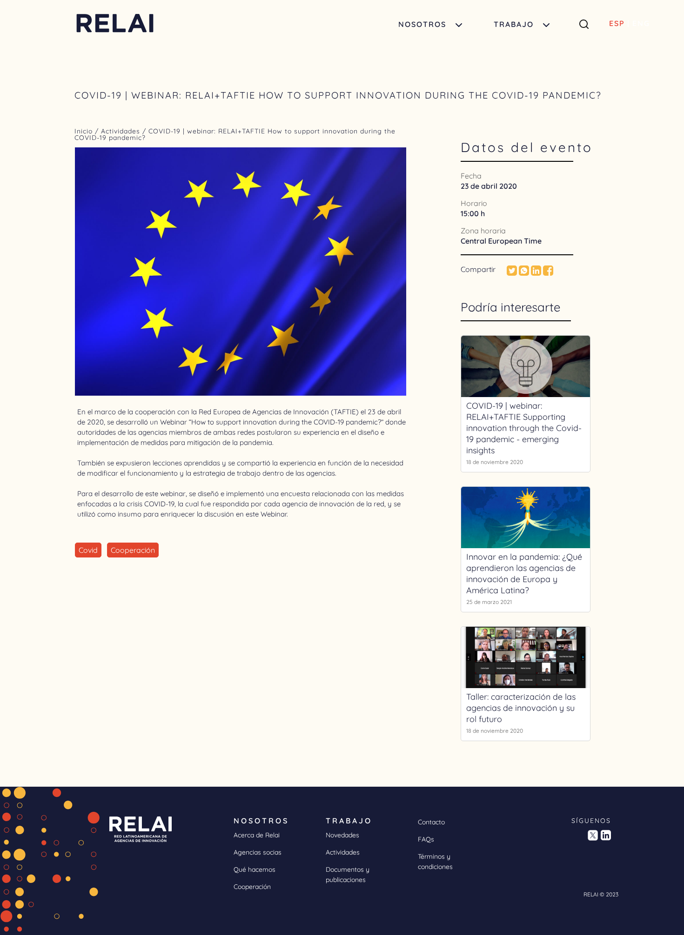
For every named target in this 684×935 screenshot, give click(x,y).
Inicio (84, 131)
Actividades (120, 131)
